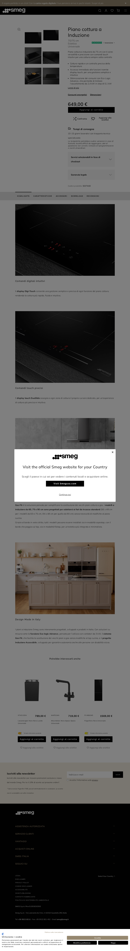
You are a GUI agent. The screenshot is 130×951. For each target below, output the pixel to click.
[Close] (113, 451)
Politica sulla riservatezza (54, 932)
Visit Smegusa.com (65, 483)
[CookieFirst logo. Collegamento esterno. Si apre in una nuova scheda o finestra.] (3, 934)
